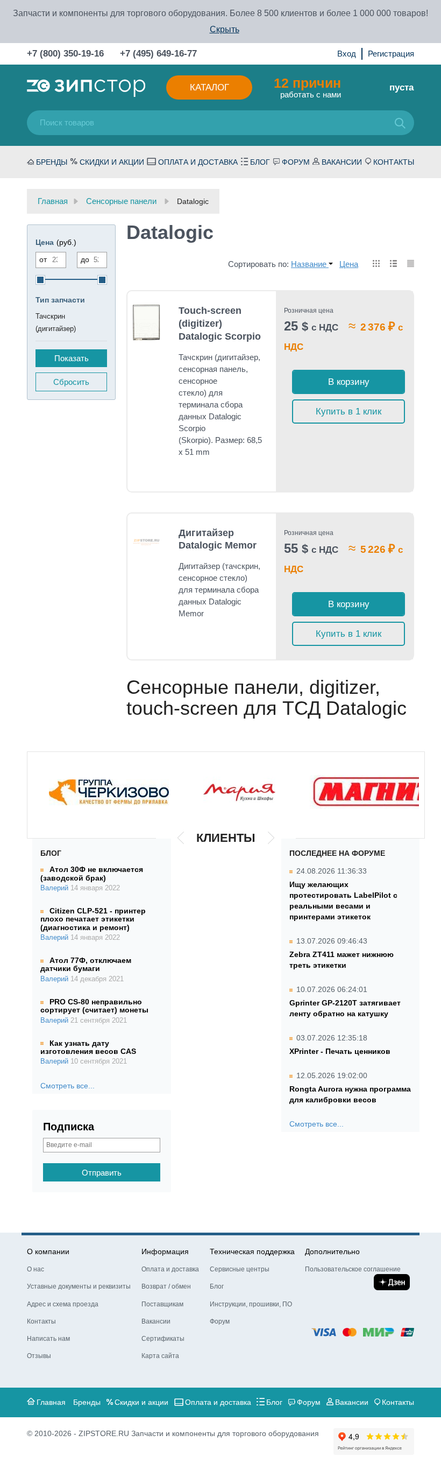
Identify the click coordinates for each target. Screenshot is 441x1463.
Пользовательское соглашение (353, 1269)
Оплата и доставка (198, 162)
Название (310, 264)
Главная (51, 1402)
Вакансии (342, 162)
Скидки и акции (112, 162)
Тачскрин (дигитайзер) (55, 322)
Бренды (51, 162)
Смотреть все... (67, 1085)
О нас (35, 1269)
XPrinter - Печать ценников (339, 1051)
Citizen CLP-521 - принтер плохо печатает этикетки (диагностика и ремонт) (93, 919)
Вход (346, 53)
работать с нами (307, 87)
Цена (348, 264)
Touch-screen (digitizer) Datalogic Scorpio (220, 323)
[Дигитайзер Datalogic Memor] (146, 540)
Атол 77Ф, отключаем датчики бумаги (85, 964)
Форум (296, 162)
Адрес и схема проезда (62, 1304)
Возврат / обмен (166, 1286)
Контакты (393, 162)
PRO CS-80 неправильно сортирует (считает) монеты (94, 1005)
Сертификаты (162, 1338)
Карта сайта (160, 1356)
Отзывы (39, 1356)
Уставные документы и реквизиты (79, 1286)
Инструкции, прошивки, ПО (251, 1304)
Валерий (54, 888)
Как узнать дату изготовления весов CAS (88, 1047)
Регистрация (391, 53)
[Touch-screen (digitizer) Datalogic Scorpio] (146, 323)
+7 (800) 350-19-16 (65, 53)
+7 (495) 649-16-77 (158, 53)
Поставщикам (162, 1304)
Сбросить (71, 381)
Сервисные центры (239, 1269)
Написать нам (48, 1338)
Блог (260, 162)
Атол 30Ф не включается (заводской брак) (91, 873)
